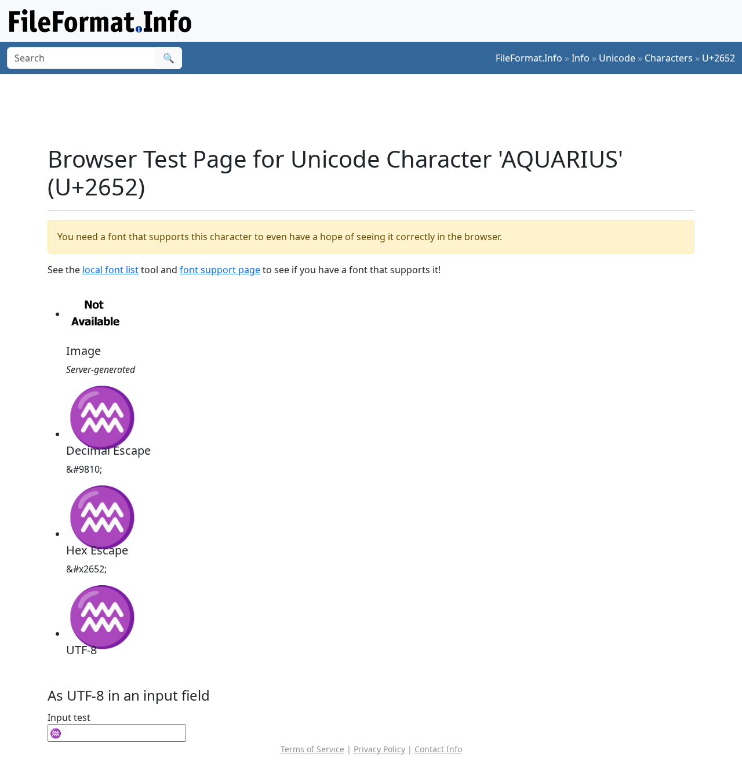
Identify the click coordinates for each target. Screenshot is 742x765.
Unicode (617, 58)
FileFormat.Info (529, 58)
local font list (110, 269)
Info (581, 58)
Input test (69, 717)
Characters (669, 58)
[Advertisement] (378, 110)
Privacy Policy (379, 749)
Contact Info (438, 749)
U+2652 (718, 58)
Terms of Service (312, 749)
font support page (220, 269)
